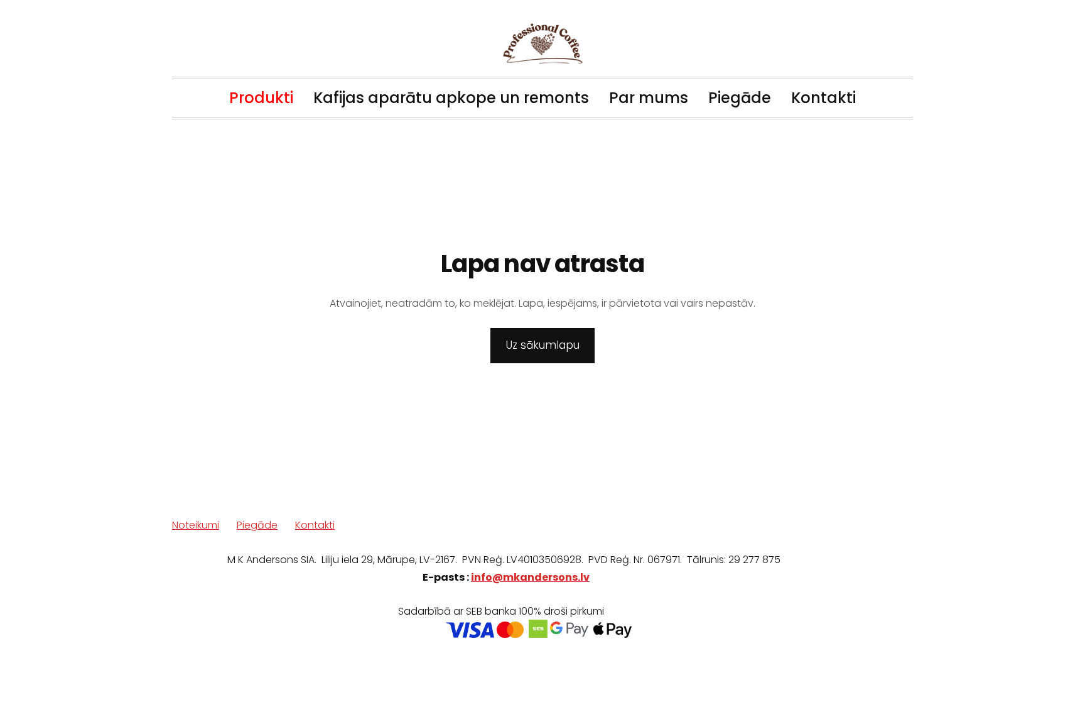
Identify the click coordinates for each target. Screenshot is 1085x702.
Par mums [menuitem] (648, 97)
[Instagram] (900, 628)
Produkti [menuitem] (261, 97)
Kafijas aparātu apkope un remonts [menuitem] (451, 97)
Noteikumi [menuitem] (195, 525)
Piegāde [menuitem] (739, 97)
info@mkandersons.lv (530, 577)
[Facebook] (872, 628)
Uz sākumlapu (543, 345)
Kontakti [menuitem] (823, 97)
